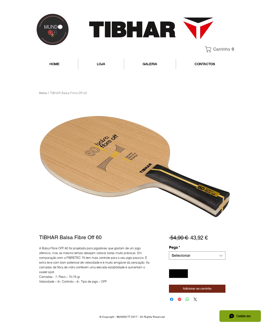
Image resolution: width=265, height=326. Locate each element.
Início (43, 93)
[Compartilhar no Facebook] (171, 299)
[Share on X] (195, 299)
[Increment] (184, 273)
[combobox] (197, 255)
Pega (174, 247)
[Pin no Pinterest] (179, 299)
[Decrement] (173, 273)
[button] (221, 49)
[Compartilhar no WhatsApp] (187, 299)
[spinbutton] (178, 273)
